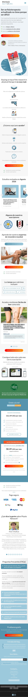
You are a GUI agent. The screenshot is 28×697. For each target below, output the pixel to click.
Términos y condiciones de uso (8, 686)
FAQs (11, 688)
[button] (26, 195)
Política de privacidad (7, 663)
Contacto (16, 688)
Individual (11, 405)
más (14, 650)
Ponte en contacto (14, 680)
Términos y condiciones (22, 662)
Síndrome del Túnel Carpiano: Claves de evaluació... (15, 646)
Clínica (18, 405)
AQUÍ (14, 492)
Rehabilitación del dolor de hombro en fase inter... (14, 647)
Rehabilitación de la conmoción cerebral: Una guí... (15, 644)
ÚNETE (25, 659)
